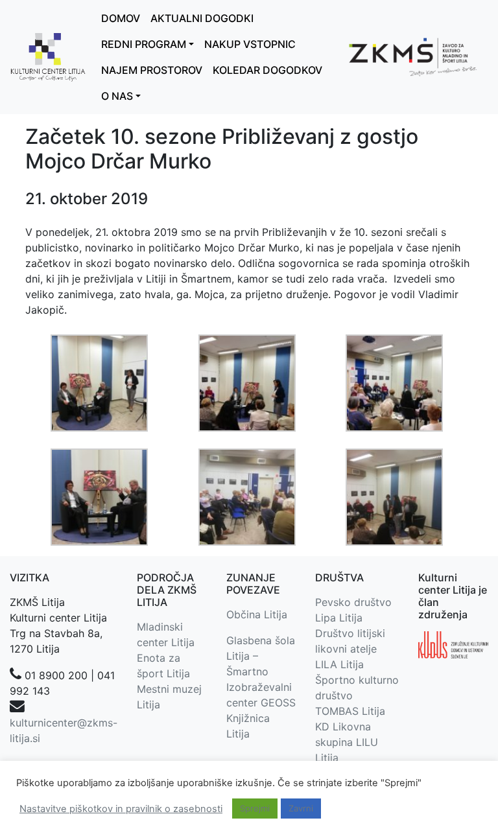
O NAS (117, 95)
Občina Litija (256, 614)
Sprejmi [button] (255, 808)
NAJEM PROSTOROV (151, 70)
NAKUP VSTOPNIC (250, 44)
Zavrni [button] (301, 808)
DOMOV (120, 18)
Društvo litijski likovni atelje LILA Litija (350, 649)
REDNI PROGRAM (143, 44)
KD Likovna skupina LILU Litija (346, 742)
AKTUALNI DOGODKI (202, 18)
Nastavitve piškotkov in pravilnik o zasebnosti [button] (120, 809)
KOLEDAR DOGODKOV (267, 70)
